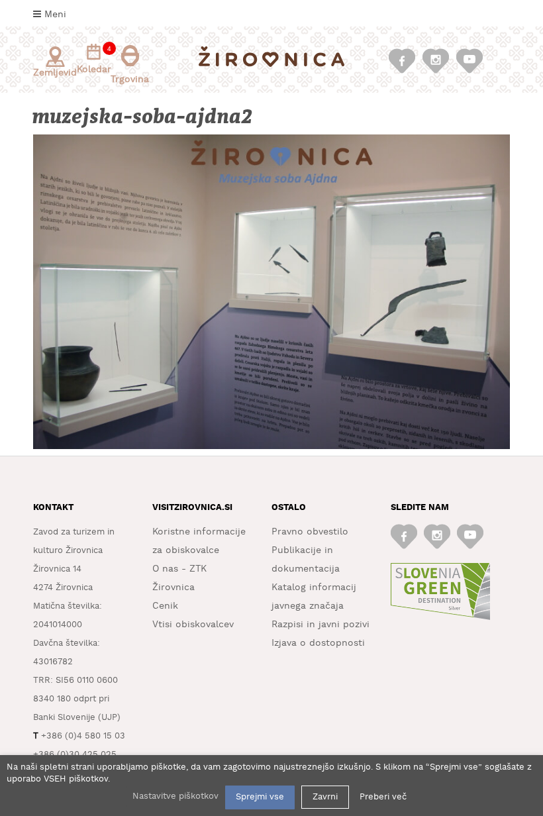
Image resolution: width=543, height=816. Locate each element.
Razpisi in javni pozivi (321, 625)
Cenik (165, 606)
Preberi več (383, 797)
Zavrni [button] (325, 797)
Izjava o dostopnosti (318, 643)
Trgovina (130, 79)
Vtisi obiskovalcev (193, 625)
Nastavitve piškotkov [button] (175, 796)
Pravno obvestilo (310, 532)
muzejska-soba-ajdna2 (143, 117)
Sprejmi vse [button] (260, 797)
